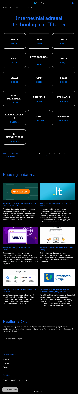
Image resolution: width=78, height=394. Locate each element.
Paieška (5, 367)
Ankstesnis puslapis (11, 153)
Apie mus (6, 359)
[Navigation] (4, 3)
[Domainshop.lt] (39, 3)
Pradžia (5, 8)
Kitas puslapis (10, 157)
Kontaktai (6, 363)
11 (64, 153)
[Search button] (73, 3)
